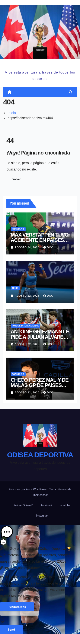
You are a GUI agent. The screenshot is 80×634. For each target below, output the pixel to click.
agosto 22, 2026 (27, 295)
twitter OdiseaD (23, 505)
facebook (46, 505)
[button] (70, 92)
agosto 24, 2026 (27, 247)
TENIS (15, 288)
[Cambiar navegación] (41, 92)
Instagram (42, 515)
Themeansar (40, 495)
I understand (17, 606)
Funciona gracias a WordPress (28, 489)
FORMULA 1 (18, 229)
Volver (16, 179)
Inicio (12, 113)
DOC (50, 247)
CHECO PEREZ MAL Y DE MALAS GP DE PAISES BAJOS (39, 385)
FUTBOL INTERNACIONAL (25, 326)
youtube (65, 505)
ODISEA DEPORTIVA (40, 63)
